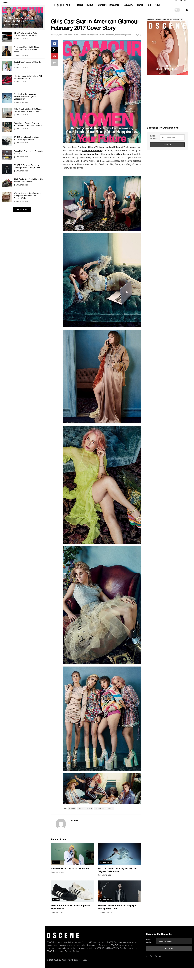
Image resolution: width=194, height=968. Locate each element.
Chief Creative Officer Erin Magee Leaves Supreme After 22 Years (28, 110)
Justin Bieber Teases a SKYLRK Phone (27, 63)
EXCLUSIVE (128, 4)
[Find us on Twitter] (151, 956)
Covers (76, 34)
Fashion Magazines (123, 34)
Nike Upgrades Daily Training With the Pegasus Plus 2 (28, 77)
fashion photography (103, 808)
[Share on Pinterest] (54, 56)
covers (89, 808)
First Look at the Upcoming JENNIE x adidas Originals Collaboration (25, 96)
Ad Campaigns (106, 862)
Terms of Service (72, 951)
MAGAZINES (114, 4)
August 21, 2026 (58, 872)
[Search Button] (187, 10)
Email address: (154, 137)
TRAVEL (140, 4)
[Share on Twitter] (54, 50)
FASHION (89, 4)
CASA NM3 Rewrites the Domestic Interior (28, 152)
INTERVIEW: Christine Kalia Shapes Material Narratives (25, 34)
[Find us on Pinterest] (160, 956)
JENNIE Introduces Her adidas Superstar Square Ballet (26, 138)
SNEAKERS (102, 4)
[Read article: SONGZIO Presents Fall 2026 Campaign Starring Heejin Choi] (119, 891)
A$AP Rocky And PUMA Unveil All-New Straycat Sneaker (28, 180)
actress (72, 808)
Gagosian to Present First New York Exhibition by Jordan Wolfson (28, 124)
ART (149, 4)
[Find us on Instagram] (156, 956)
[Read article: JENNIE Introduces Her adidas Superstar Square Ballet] (72, 891)
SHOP (157, 4)
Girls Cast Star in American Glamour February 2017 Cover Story (21, 19)
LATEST (80, 4)
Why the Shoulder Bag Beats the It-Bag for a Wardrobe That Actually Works (27, 195)
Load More (22, 210)
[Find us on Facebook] (146, 956)
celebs (81, 808)
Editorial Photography (89, 34)
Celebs (69, 34)
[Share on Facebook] (54, 43)
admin (74, 820)
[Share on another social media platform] (54, 62)
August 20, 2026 (105, 912)
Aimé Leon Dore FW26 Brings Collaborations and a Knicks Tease (26, 49)
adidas (56, 899)
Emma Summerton (106, 34)
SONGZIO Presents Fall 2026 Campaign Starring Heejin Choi (27, 166)
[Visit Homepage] (62, 5)
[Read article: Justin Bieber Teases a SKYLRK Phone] (72, 854)
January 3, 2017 (57, 34)
